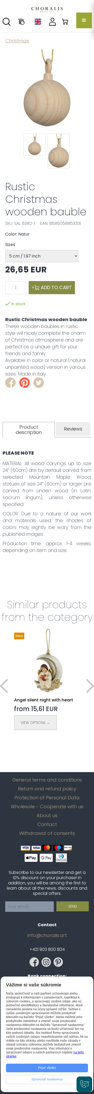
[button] (84, 20)
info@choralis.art (47, 935)
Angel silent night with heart (43, 700)
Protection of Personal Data (47, 797)
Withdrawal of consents (47, 833)
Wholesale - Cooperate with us (47, 806)
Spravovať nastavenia (47, 1079)
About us (47, 815)
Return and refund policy (47, 788)
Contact (47, 824)
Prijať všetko (47, 1068)
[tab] (29, 429)
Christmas (17, 40)
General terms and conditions (47, 780)
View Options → (35, 722)
